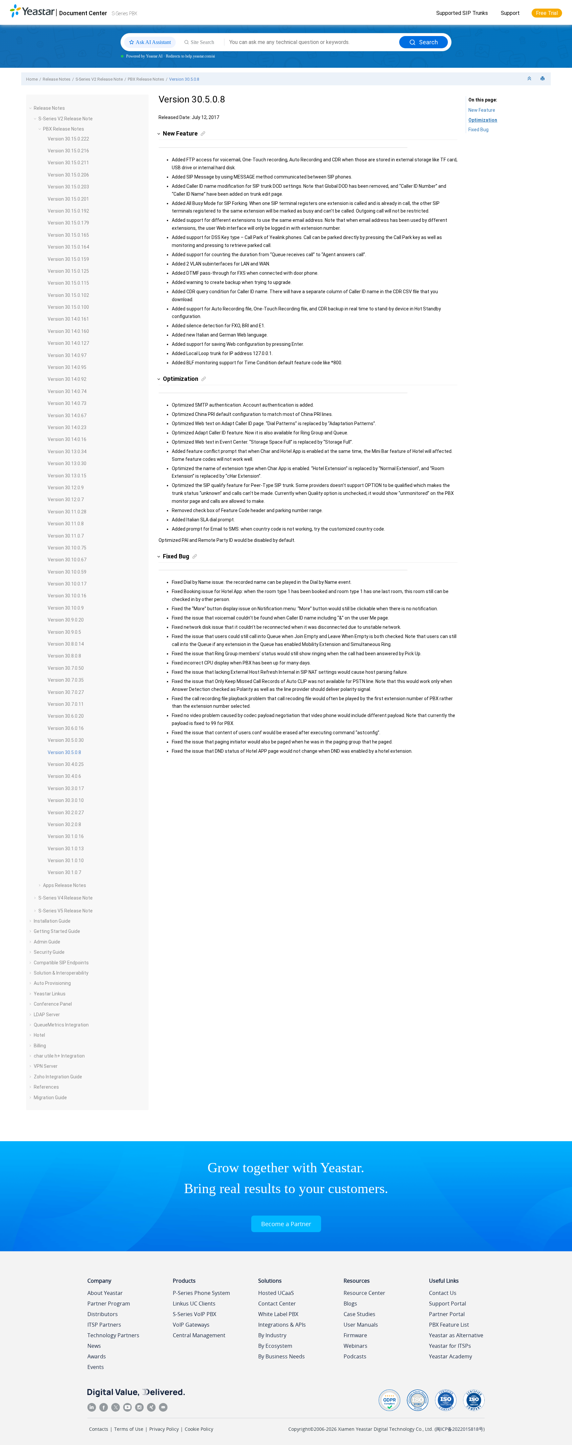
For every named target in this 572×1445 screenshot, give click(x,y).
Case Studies (359, 1314)
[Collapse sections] (530, 79)
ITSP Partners (104, 1324)
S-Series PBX (124, 13)
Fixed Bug (478, 129)
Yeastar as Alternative (456, 1335)
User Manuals (361, 1324)
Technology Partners (113, 1335)
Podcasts (355, 1356)
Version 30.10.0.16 (67, 595)
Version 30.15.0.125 (68, 271)
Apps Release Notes (64, 885)
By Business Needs (281, 1356)
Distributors (102, 1314)
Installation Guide (52, 921)
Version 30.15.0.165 (68, 235)
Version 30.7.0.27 (66, 692)
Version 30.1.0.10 (66, 860)
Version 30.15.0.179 (68, 222)
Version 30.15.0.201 (68, 199)
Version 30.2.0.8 (64, 824)
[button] (31, 108)
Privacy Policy (164, 1429)
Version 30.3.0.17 (66, 788)
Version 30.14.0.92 (67, 379)
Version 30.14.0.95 (67, 367)
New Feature (481, 110)
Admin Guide (47, 941)
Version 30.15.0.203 (68, 186)
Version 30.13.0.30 (67, 463)
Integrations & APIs (282, 1324)
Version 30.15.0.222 (68, 138)
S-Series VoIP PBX (194, 1314)
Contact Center (277, 1303)
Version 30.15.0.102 (68, 295)
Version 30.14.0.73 (67, 403)
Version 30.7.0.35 (66, 680)
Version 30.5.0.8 (184, 79)
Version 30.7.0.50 (66, 668)
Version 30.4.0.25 (66, 764)
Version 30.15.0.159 (68, 259)
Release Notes (57, 79)
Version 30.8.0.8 (64, 656)
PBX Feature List (449, 1324)
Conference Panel (53, 1004)
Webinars (355, 1345)
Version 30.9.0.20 (66, 619)
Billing (40, 1045)
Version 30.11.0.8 (66, 523)
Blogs (350, 1303)
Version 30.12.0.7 (66, 499)
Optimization (482, 120)
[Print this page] (543, 79)
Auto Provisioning (52, 983)
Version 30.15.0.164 (68, 247)
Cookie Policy (199, 1429)
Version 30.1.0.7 (64, 872)
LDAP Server (47, 1014)
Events (95, 1367)
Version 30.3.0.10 (66, 800)
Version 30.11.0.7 (66, 536)
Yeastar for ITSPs (450, 1345)
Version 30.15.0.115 (68, 283)
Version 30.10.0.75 (67, 547)
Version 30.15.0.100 (68, 307)
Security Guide (49, 952)
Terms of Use (128, 1429)
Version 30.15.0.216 (68, 150)
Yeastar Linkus (50, 993)
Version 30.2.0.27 (66, 812)
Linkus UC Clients (194, 1303)
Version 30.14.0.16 (67, 439)
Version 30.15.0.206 (68, 175)
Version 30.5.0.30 (66, 740)
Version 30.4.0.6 (64, 776)
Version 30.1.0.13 (66, 848)
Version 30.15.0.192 (68, 211)
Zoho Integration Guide (58, 1076)
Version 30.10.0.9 (66, 608)
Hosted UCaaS (276, 1293)
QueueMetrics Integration (61, 1024)
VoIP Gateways (191, 1324)
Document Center (83, 13)
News (94, 1345)
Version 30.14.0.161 (68, 319)
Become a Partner (286, 1224)
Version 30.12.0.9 (66, 487)
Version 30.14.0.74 (67, 391)
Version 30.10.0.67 (67, 559)
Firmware (355, 1335)
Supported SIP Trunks (462, 13)
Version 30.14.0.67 (67, 415)
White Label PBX (278, 1314)
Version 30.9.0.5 (64, 632)
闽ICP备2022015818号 (459, 1429)
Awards (96, 1356)
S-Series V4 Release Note (65, 898)
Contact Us (442, 1293)
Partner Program (108, 1303)
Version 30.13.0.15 (67, 475)
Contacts (98, 1429)
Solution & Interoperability (61, 973)
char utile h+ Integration (59, 1056)
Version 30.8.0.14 (66, 644)
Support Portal (447, 1303)
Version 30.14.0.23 (67, 427)
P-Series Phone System (201, 1293)
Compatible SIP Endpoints (61, 962)
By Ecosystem (275, 1345)
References (46, 1087)
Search (428, 42)
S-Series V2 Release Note (99, 79)
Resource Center (364, 1293)
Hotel (39, 1035)
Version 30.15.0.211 (68, 162)
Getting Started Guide (57, 931)
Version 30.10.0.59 (67, 572)
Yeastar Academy (450, 1356)
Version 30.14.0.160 (68, 331)
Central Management (199, 1335)
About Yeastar (105, 1293)
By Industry (272, 1335)
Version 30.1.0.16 (66, 836)
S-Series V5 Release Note (65, 910)
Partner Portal (447, 1314)
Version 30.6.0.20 (66, 716)
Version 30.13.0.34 (67, 451)
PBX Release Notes (146, 79)
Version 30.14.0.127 (68, 343)
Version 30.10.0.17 (67, 583)
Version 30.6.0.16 (66, 728)
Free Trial (547, 13)
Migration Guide (50, 1097)
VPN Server (46, 1066)
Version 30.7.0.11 (66, 704)
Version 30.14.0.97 (67, 355)
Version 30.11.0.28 (67, 511)
